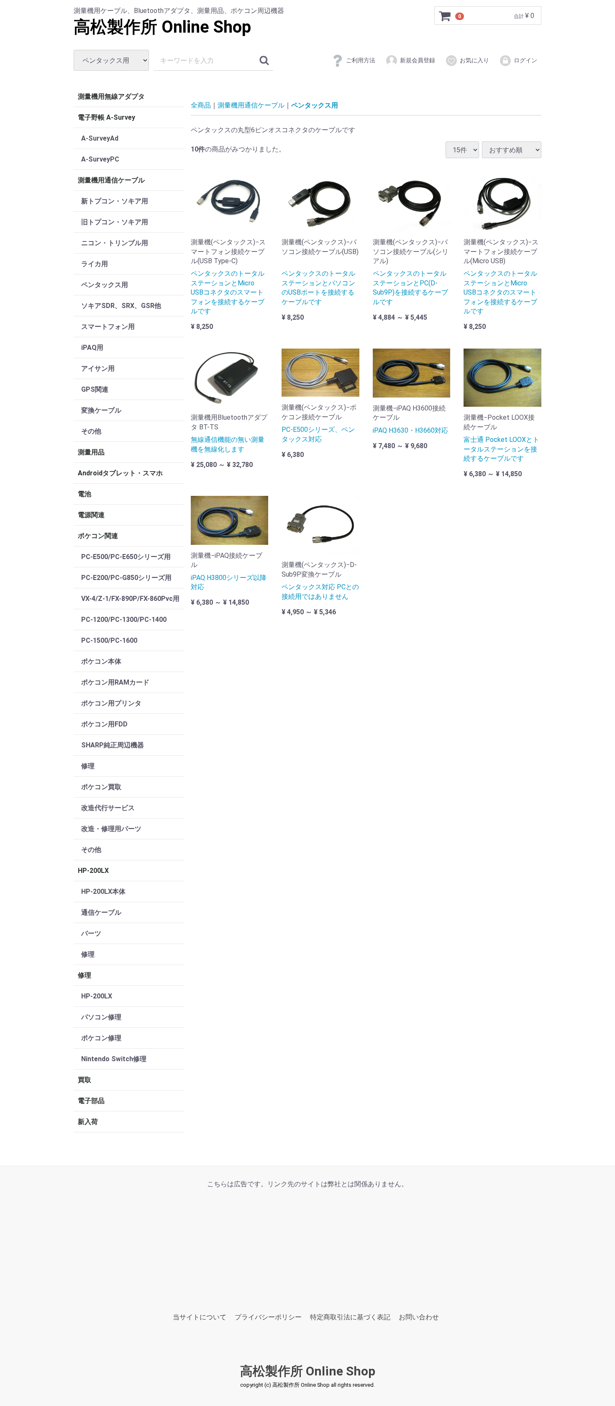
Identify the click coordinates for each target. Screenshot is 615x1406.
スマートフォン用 (108, 327)
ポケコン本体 (101, 661)
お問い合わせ (419, 1317)
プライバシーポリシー (268, 1317)
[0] (445, 16)
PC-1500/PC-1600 (109, 640)
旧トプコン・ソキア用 (114, 222)
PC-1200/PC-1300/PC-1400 (124, 619)
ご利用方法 (360, 60)
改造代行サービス (108, 808)
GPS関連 (94, 389)
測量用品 (91, 452)
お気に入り (474, 60)
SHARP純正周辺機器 (112, 745)
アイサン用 (98, 368)
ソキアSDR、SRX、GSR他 (121, 306)
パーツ (91, 933)
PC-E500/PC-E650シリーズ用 (126, 557)
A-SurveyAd (99, 138)
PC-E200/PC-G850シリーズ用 (126, 578)
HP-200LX (93, 871)
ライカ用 (94, 264)
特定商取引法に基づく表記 (350, 1317)
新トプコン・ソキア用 (114, 201)
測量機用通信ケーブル (111, 180)
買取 (84, 1080)
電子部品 (91, 1101)
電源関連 (91, 515)
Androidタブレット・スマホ (120, 473)
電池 (84, 494)
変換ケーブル (101, 410)
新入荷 (88, 1122)
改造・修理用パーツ (111, 829)
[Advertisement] (307, 1247)
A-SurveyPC (100, 159)
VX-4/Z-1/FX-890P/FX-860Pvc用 (130, 599)
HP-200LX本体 (103, 891)
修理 (88, 766)
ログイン (525, 60)
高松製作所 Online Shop (162, 27)
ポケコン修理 (101, 1038)
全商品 (201, 105)
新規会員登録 (417, 60)
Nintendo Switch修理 (113, 1059)
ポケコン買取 (101, 787)
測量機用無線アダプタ (111, 96)
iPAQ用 (92, 348)
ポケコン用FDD (104, 724)
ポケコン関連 (98, 536)
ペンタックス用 (104, 285)
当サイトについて (199, 1317)
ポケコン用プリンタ (111, 703)
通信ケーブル (101, 912)
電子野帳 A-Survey (106, 117)
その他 (91, 431)
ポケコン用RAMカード (115, 682)
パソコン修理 (101, 1017)
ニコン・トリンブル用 (114, 243)
